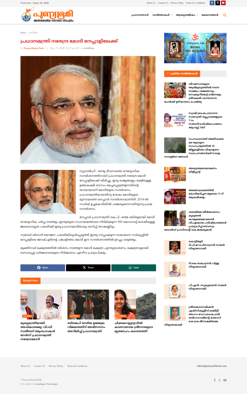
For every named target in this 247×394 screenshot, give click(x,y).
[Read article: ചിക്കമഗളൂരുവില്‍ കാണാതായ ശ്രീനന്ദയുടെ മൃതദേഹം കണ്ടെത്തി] (135, 304)
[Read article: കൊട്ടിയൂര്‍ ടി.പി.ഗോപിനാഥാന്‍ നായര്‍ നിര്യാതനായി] (175, 247)
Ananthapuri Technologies (46, 384)
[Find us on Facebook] (212, 3)
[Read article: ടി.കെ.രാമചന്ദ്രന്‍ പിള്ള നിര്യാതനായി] (175, 269)
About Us (151, 3)
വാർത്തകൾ (160, 15)
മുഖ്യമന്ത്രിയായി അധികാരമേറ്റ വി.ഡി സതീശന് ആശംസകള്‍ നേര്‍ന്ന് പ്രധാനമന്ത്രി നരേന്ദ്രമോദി (37, 331)
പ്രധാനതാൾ (140, 15)
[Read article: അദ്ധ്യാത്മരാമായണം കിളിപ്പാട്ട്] (175, 174)
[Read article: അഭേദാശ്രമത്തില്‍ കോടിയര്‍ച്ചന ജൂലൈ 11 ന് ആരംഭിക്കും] (175, 196)
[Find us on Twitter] (217, 3)
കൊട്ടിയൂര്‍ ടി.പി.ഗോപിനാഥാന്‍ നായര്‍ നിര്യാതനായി (206, 245)
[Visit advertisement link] (195, 48)
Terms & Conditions (195, 3)
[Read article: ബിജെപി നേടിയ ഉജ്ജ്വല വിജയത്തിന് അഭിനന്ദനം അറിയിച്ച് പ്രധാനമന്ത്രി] (88, 304)
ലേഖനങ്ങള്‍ (210, 15)
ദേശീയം (33, 33)
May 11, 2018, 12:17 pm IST (64, 48)
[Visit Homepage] (48, 15)
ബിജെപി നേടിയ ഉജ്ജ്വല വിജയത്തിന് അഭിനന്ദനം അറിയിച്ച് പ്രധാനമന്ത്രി (86, 327)
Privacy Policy (177, 3)
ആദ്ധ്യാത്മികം (185, 15)
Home (23, 33)
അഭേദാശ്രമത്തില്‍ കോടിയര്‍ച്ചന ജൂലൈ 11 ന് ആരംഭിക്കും (206, 194)
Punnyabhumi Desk (34, 48)
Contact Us (163, 3)
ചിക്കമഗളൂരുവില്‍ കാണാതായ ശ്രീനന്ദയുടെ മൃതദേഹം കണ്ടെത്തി (133, 327)
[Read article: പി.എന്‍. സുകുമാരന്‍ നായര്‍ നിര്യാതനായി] (175, 291)
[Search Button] (225, 15)
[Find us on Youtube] (223, 3)
